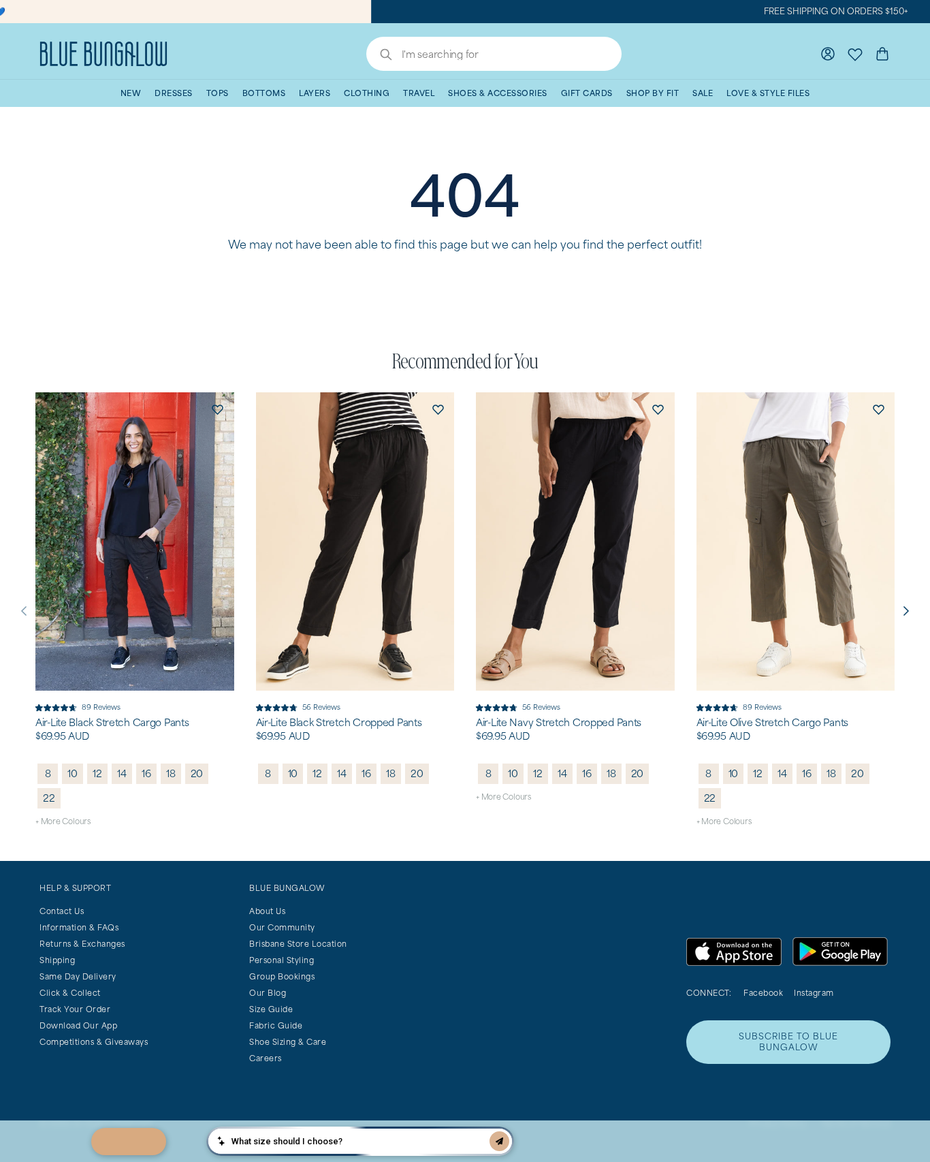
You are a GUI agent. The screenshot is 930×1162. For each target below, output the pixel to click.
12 (97, 773)
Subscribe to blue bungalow (788, 1041)
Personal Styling (281, 960)
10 (72, 773)
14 (122, 773)
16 (146, 773)
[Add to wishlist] (218, 409)
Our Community (282, 927)
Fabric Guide (275, 1025)
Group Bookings (282, 976)
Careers (265, 1058)
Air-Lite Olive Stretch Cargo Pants (772, 722)
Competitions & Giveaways (93, 1041)
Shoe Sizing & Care (287, 1041)
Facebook (763, 992)
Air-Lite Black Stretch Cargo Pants (112, 722)
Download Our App (78, 1025)
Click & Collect (70, 992)
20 (197, 773)
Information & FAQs (78, 927)
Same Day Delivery (77, 976)
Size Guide (271, 1009)
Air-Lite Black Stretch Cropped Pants (339, 722)
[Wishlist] (855, 54)
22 (49, 798)
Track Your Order (74, 1009)
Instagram (814, 992)
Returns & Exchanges (82, 943)
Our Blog (267, 992)
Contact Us (61, 911)
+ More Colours (63, 821)
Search (379, 55)
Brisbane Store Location (298, 943)
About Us (267, 911)
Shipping (57, 960)
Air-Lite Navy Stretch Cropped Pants (558, 722)
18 (171, 773)
